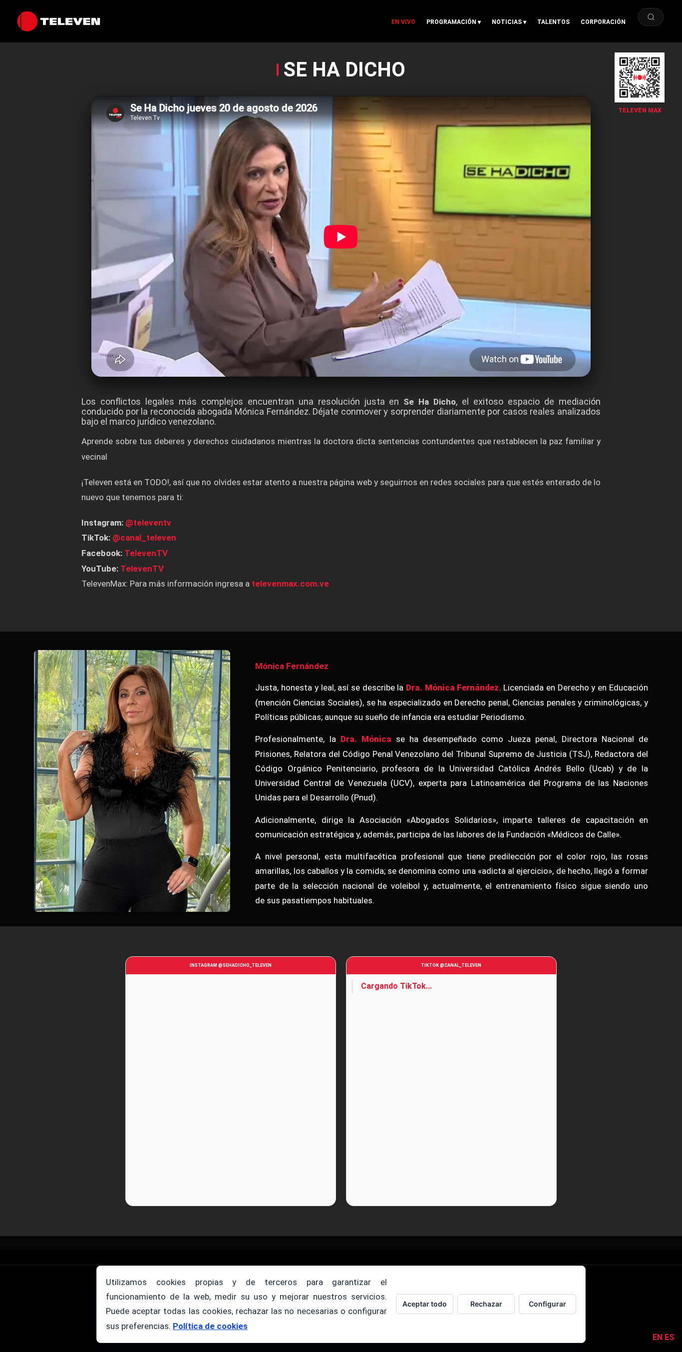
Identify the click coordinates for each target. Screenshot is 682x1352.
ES (670, 1337)
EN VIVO (403, 21)
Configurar (547, 1304)
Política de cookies (210, 1326)
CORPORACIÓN (603, 21)
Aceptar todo (424, 1304)
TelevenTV (146, 553)
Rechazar (486, 1304)
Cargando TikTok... (396, 986)
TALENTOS (553, 21)
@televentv (148, 523)
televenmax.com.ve (290, 584)
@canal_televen (144, 538)
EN (658, 1337)
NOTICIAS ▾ (509, 21)
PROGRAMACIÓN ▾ (453, 21)
